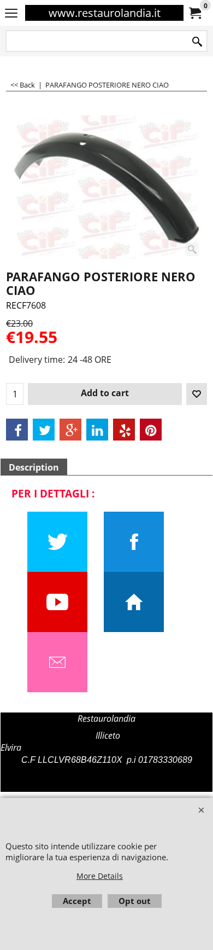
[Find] (197, 41)
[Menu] (11, 14)
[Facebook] (17, 430)
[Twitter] (44, 430)
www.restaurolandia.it (105, 12)
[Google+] (70, 430)
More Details (99, 876)
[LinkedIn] (97, 430)
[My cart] (194, 13)
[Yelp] (124, 430)
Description (34, 467)
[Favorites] (196, 394)
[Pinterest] (151, 430)
